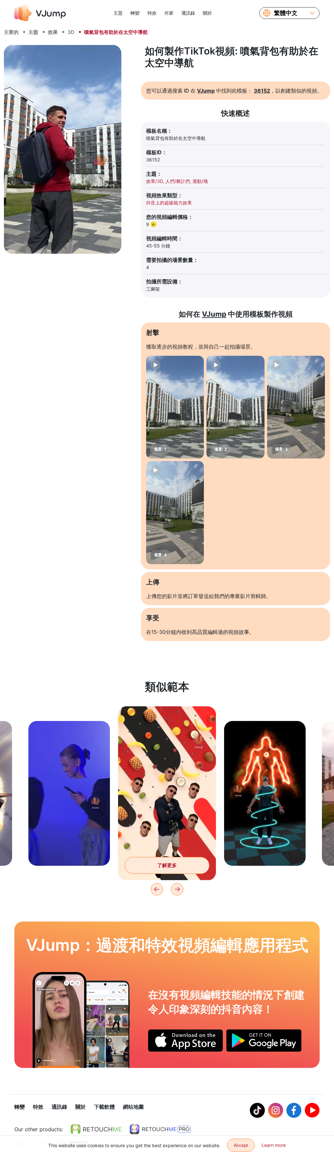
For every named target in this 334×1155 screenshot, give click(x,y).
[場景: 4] (175, 512)
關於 (207, 13)
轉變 (135, 13)
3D (71, 32)
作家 (169, 13)
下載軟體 (104, 1106)
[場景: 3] (296, 407)
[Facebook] (293, 1110)
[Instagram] (275, 1110)
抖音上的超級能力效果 (169, 202)
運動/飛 (200, 181)
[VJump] (40, 13)
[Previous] (157, 889)
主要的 (11, 32)
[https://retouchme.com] (96, 1129)
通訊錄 (188, 13)
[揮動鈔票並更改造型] (59, 1020)
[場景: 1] (175, 407)
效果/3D (154, 181)
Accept (241, 1145)
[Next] (177, 889)
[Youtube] (312, 1110)
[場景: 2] (235, 407)
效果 (53, 32)
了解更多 (69, 851)
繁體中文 (285, 13)
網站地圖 (133, 1106)
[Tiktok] (257, 1110)
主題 (118, 13)
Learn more (274, 1145)
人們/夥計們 (177, 181)
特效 (152, 13)
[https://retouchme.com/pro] (160, 1129)
